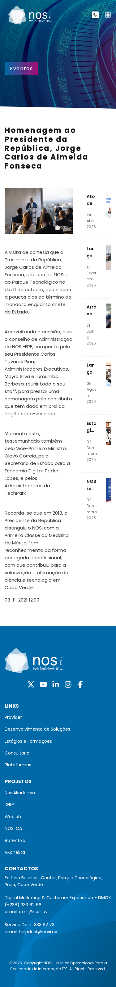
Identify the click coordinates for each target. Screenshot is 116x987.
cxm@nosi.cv (33, 911)
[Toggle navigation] (108, 15)
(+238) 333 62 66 (23, 905)
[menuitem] (58, 717)
